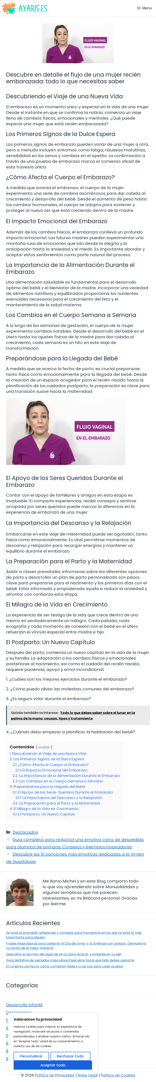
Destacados (25, 832)
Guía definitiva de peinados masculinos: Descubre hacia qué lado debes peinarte (70, 960)
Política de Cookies (118, 1075)
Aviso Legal (88, 1075)
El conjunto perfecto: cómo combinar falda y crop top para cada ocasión (64, 966)
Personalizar (31, 1056)
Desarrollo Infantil (24, 1005)
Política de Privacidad (54, 1075)
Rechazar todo (70, 1056)
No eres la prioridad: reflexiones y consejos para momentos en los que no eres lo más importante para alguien (74, 935)
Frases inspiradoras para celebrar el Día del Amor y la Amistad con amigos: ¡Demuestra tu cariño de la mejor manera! (76, 945)
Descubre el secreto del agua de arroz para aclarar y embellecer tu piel (63, 954)
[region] (53, 1043)
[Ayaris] (25, 8)
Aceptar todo (52, 1065)
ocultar (44, 747)
